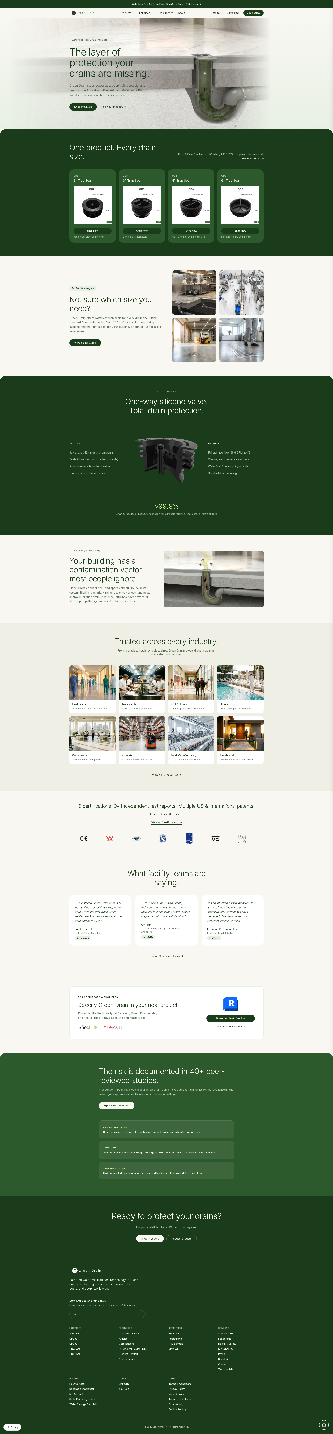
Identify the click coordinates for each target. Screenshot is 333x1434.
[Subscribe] (141, 1313)
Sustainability (225, 1348)
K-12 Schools (176, 1343)
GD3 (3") (74, 1343)
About (181, 12)
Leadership (224, 1338)
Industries (144, 12)
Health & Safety (227, 1343)
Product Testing (128, 1353)
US (218, 13)
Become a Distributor (81, 1388)
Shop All (74, 1333)
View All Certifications (165, 822)
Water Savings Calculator (84, 1404)
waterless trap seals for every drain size (121, 318)
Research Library (129, 1333)
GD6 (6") (74, 1353)
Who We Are (225, 1333)
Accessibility (176, 1404)
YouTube (124, 1388)
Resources (164, 12)
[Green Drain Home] (83, 12)
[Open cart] (324, 1425)
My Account (76, 1394)
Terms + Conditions (180, 1383)
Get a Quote (253, 12)
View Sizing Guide (85, 342)
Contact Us (233, 12)
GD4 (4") (74, 1348)
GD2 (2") (74, 1338)
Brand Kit (223, 1359)
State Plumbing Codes (82, 1399)
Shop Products (83, 106)
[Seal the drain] (204, 73)
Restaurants (176, 1338)
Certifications (126, 1343)
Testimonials (225, 1369)
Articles (123, 1338)
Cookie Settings (178, 1409)
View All (173, 1348)
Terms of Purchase (180, 1399)
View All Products (250, 158)
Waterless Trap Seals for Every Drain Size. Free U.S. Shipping (165, 4)
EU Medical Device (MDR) (134, 1348)
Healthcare (175, 1333)
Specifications (127, 1359)
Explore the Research (116, 1105)
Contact (222, 1364)
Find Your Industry (112, 106)
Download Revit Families (230, 1018)
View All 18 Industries (165, 774)
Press (221, 1353)
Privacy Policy (177, 1388)
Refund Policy (177, 1394)
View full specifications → (231, 1026)
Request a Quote (182, 1238)
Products (126, 12)
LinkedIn (124, 1383)
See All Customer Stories (165, 956)
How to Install (77, 1383)
